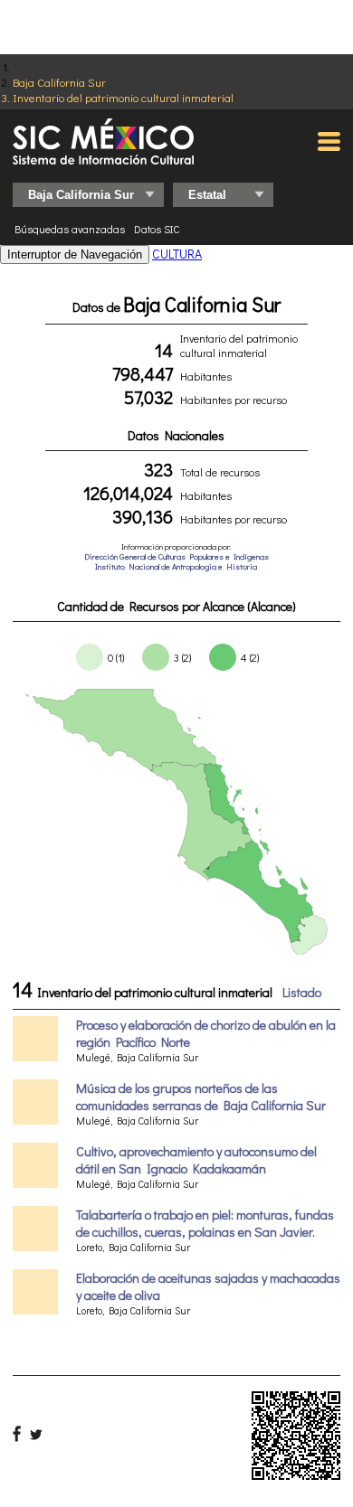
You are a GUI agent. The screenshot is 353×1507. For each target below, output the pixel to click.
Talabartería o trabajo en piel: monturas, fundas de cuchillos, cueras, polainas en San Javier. (205, 1223)
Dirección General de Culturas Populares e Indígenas (176, 556)
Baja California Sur (59, 81)
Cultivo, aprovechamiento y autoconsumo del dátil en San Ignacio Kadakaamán (196, 1160)
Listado (301, 992)
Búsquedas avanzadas (69, 228)
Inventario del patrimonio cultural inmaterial (123, 97)
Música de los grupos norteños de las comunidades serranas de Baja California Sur (201, 1096)
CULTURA (177, 253)
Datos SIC (157, 228)
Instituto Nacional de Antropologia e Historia (176, 566)
